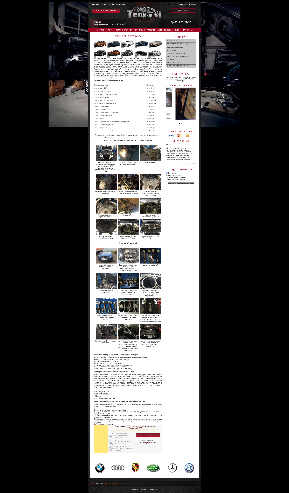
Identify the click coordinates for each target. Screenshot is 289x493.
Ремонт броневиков (174, 63)
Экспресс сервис (173, 41)
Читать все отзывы (189, 163)
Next (192, 104)
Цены (111, 4)
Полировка (187, 30)
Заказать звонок (183, 10)
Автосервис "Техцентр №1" (115, 483)
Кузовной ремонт (104, 30)
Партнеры (120, 4)
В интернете (172, 173)
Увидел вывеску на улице (178, 177)
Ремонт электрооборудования (148, 30)
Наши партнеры (181, 74)
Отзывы (182, 4)
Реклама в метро (174, 175)
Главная (96, 4)
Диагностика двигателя (175, 47)
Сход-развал (171, 50)
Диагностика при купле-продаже (179, 44)
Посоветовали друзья (176, 179)
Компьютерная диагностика (177, 66)
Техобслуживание (172, 30)
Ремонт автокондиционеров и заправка (178, 58)
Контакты (192, 4)
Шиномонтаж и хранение (176, 53)
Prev (169, 104)
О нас (104, 4)
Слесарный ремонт (123, 30)
